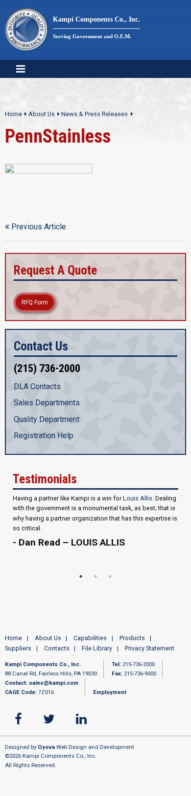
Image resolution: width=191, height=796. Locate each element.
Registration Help (43, 435)
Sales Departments (47, 402)
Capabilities (90, 643)
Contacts (57, 653)
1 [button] (81, 582)
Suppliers (18, 653)
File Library (97, 653)
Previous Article (37, 226)
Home (13, 114)
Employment (109, 697)
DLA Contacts (37, 386)
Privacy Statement (149, 653)
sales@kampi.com (53, 688)
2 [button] (95, 582)
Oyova (46, 752)
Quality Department (46, 419)
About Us (41, 114)
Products (132, 643)
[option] (95, 531)
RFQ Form (35, 302)
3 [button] (110, 582)
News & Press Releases (94, 114)
